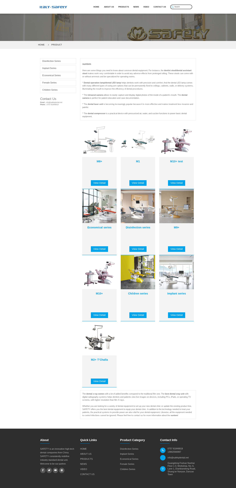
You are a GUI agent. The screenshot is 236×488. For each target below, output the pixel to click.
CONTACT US (160, 7)
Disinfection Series (51, 61)
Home (41, 45)
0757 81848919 (53, 105)
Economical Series (51, 75)
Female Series (49, 82)
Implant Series (49, 68)
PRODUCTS (123, 7)
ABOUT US (109, 7)
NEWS (136, 7)
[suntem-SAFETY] (53, 5)
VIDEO (146, 7)
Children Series (49, 90)
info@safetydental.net (54, 102)
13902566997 (174, 452)
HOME (96, 7)
